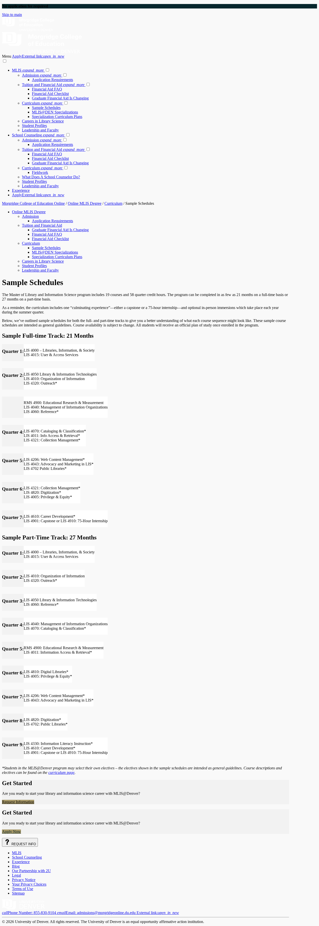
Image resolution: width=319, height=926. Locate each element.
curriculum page (61, 772)
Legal (16, 875)
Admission (41, 75)
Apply (38, 56)
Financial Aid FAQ (47, 89)
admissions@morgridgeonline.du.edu (118, 913)
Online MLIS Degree (84, 203)
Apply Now (11, 831)
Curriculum (42, 103)
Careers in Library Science (43, 121)
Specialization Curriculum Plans (57, 116)
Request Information (18, 802)
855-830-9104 (29, 913)
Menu (7, 56)
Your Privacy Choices (29, 884)
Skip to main (12, 14)
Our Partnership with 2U (31, 871)
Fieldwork (40, 172)
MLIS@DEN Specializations (55, 112)
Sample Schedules (46, 107)
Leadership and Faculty (40, 130)
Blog (16, 866)
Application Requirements (52, 80)
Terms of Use (22, 889)
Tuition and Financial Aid (53, 85)
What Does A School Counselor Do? (51, 177)
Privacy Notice (23, 880)
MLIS (28, 70)
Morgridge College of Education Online (33, 203)
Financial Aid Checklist (50, 94)
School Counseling (38, 135)
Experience (21, 190)
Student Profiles (34, 125)
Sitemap (18, 893)
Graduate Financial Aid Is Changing (60, 98)
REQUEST (23, 844)
